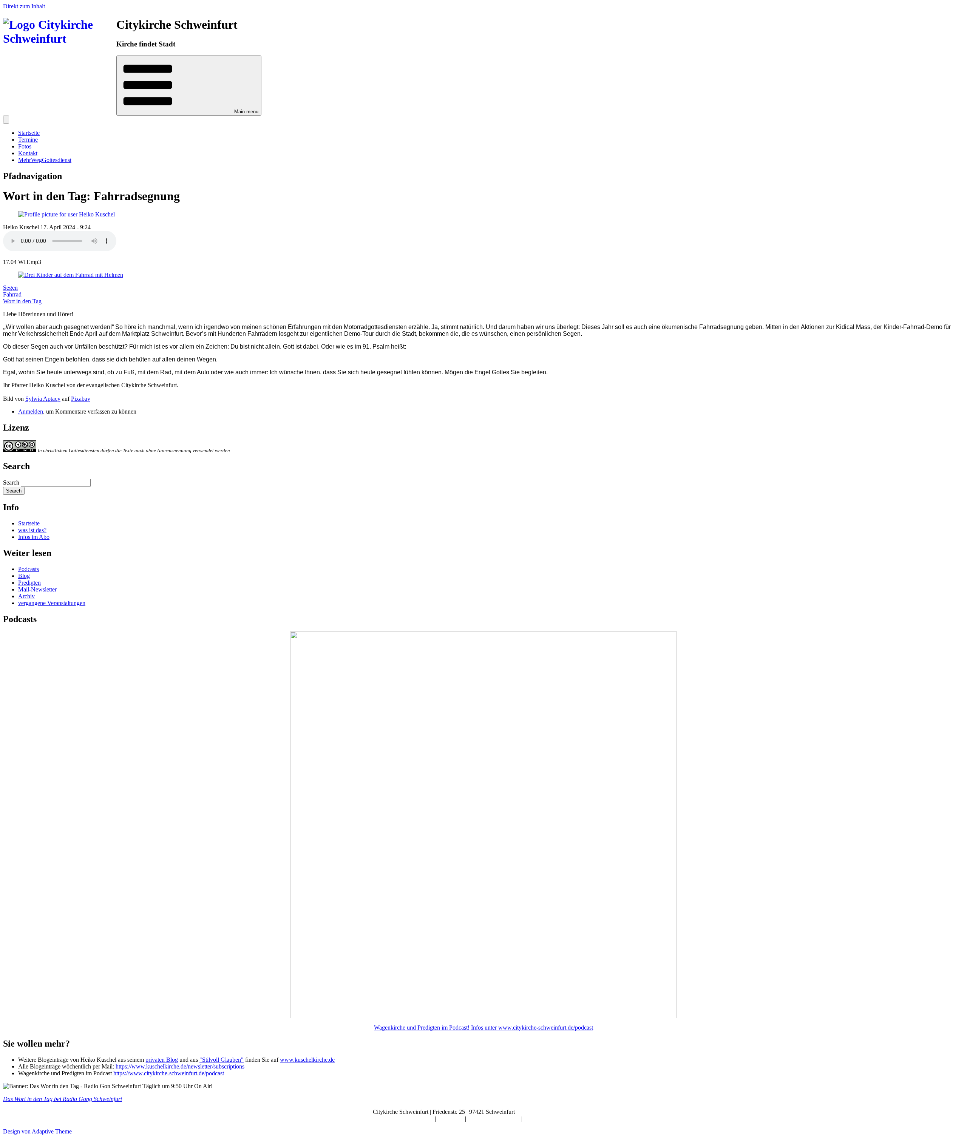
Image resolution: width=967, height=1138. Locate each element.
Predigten (29, 582)
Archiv (26, 596)
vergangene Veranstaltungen (51, 603)
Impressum (451, 1118)
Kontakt (27, 153)
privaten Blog (161, 1059)
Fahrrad (12, 294)
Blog (24, 576)
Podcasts (28, 569)
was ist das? (32, 530)
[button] (188, 86)
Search (11, 482)
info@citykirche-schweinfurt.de (557, 1112)
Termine (28, 139)
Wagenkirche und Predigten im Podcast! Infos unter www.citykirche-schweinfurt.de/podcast (483, 1027)
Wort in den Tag (22, 301)
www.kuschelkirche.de (307, 1059)
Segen (10, 287)
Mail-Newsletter (37, 589)
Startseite (29, 133)
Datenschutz (538, 1118)
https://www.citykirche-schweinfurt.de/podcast (168, 1073)
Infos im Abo (33, 537)
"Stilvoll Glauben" (221, 1059)
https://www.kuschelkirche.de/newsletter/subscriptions (180, 1066)
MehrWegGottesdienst (44, 160)
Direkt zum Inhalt (24, 6)
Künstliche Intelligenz (494, 1118)
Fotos (24, 146)
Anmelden (30, 411)
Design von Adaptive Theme (37, 1131)
